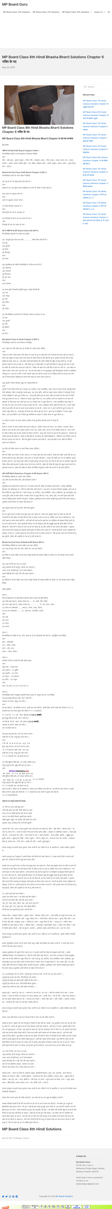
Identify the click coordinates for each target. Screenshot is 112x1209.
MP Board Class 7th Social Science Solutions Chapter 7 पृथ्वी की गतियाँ (95, 138)
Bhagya (19, 1138)
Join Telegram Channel (76, 1207)
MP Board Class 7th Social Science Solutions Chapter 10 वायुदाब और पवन (96, 104)
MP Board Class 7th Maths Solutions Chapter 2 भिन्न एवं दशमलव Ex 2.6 (94, 206)
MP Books (68, 1206)
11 (58, 1206)
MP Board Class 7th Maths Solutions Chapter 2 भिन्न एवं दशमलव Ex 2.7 (94, 194)
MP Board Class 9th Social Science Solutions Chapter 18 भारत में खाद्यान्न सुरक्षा (95, 115)
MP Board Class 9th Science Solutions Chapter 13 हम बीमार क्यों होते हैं (95, 160)
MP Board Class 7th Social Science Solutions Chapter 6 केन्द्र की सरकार (95, 172)
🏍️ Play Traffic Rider (86, 1207)
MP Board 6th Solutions (35, 1207)
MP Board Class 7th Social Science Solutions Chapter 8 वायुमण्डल (95, 149)
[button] (56, 1207)
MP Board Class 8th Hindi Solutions (32, 1129)
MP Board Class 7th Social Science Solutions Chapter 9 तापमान (95, 126)
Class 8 (26, 1138)
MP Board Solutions (25, 1206)
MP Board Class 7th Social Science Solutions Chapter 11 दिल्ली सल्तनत (95, 183)
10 (53, 1206)
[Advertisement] (56, 31)
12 (62, 1206)
